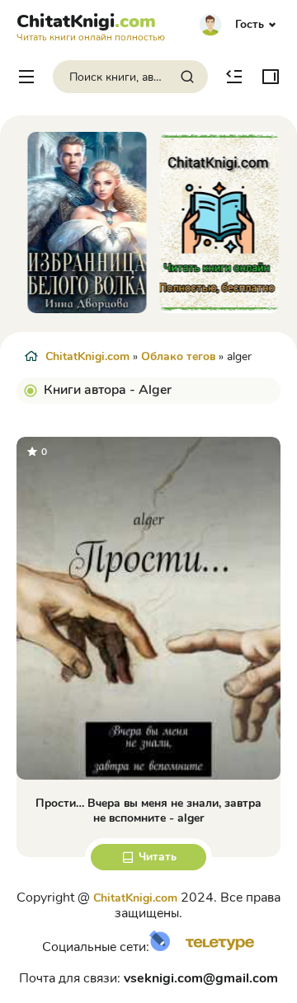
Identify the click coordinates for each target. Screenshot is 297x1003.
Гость (249, 24)
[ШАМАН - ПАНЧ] (214, 222)
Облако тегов (178, 356)
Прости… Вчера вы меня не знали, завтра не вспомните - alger (148, 810)
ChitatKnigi (90, 25)
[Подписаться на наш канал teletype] (214, 947)
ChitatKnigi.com (87, 356)
